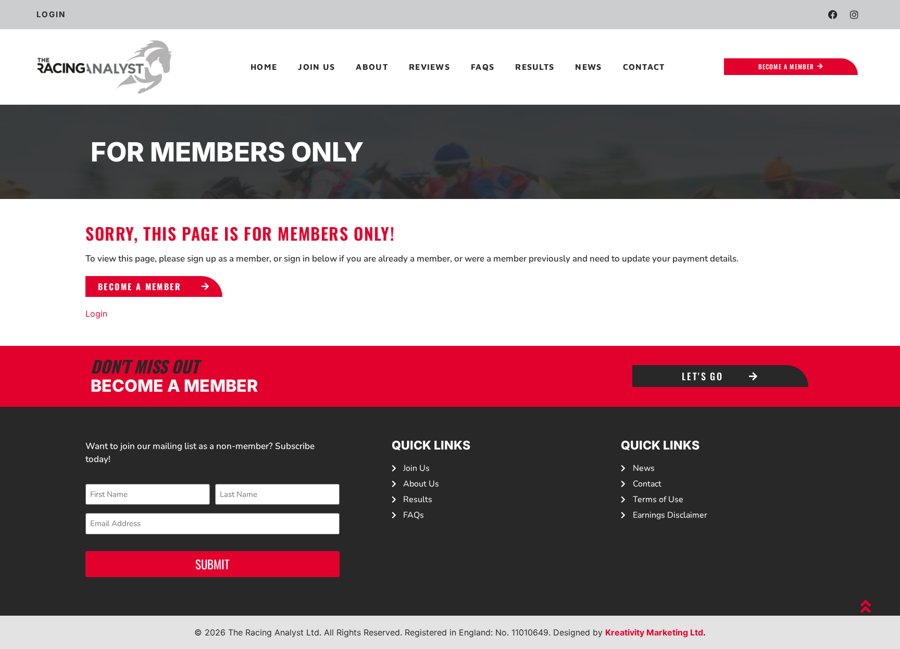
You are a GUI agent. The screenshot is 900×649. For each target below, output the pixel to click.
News (588, 66)
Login (96, 313)
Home (264, 66)
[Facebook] (832, 14)
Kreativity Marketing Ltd (654, 632)
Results (534, 66)
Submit (212, 564)
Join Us (316, 66)
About (372, 66)
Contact (644, 66)
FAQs (482, 66)
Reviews (429, 66)
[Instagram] (854, 14)
